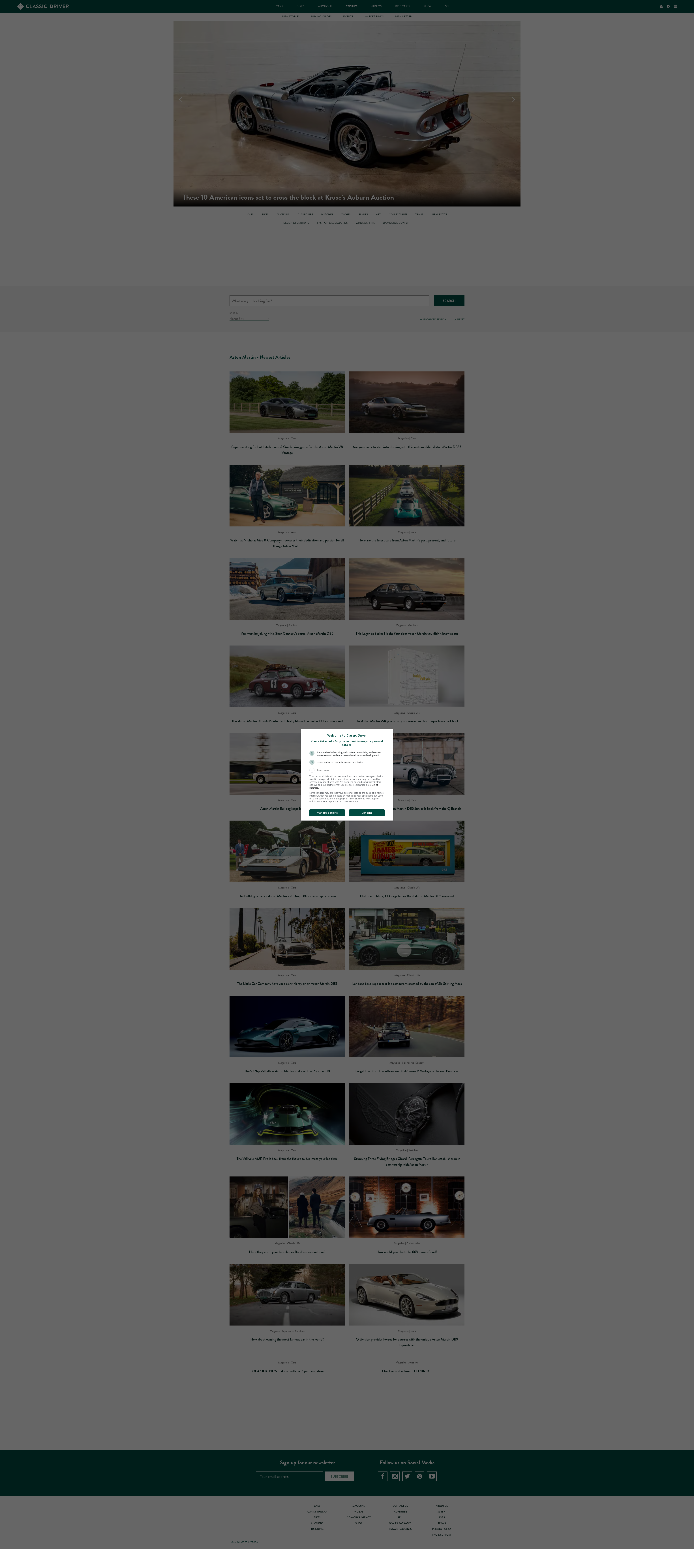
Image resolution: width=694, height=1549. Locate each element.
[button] (347, 770)
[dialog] (347, 775)
